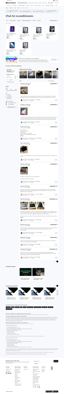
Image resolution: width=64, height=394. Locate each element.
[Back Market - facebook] (8, 373)
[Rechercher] (18, 3)
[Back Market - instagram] (6, 373)
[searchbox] (33, 3)
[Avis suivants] (57, 261)
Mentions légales (35, 381)
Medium (43, 371)
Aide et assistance (17, 380)
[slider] (6, 90)
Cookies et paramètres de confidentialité (36, 378)
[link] (54, 60)
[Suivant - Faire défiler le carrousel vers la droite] (57, 69)
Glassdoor (43, 370)
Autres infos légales (36, 379)
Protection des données (36, 376)
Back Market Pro (8, 371)
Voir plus (21, 135)
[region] (39, 74)
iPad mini (26, 7)
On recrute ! (7, 370)
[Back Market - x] (10, 373)
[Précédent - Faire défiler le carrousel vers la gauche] (55, 69)
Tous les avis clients (18, 385)
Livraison (16, 375)
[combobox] (7, 20)
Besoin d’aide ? (50, 2)
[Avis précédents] (55, 261)
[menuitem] (15, 5)
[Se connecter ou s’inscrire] (55, 3)
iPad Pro (23, 7)
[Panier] (57, 3)
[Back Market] (11, 2)
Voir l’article (38, 99)
